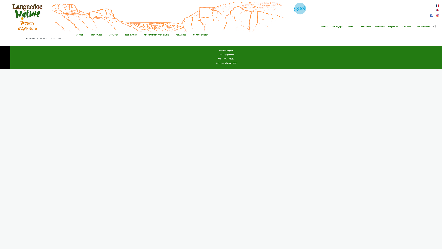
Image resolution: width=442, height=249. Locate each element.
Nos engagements (226, 55)
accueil (79, 35)
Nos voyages (96, 35)
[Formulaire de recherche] (435, 26)
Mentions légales (226, 51)
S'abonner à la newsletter (226, 63)
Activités (113, 35)
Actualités (181, 35)
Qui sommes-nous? (226, 59)
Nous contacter (200, 35)
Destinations (131, 35)
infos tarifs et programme (156, 35)
